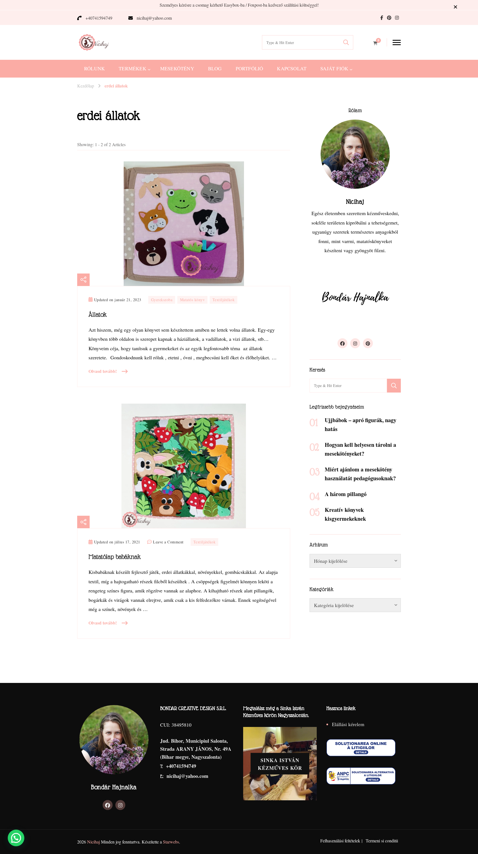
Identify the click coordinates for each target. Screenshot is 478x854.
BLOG (215, 68)
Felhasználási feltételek (340, 840)
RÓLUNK (94, 68)
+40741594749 (98, 18)
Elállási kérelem (348, 724)
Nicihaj (93, 842)
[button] (16, 838)
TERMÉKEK (132, 68)
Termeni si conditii (382, 840)
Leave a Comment (168, 542)
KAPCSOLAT (291, 68)
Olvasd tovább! (103, 371)
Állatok (98, 314)
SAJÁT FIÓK (334, 68)
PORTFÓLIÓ (249, 68)
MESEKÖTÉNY (177, 68)
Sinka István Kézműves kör (280, 764)
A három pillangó (346, 494)
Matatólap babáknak (115, 556)
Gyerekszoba (162, 299)
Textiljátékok (223, 299)
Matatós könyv (192, 299)
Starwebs (171, 842)
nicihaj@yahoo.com (154, 18)
